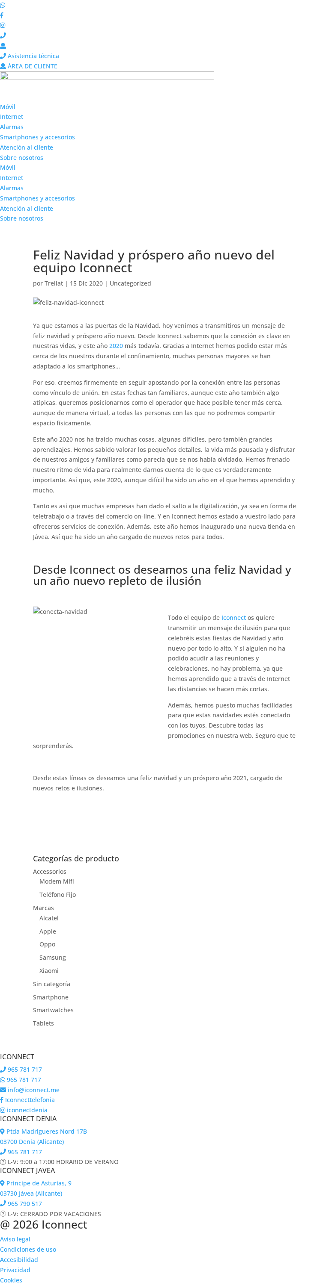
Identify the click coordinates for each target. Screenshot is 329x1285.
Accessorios (49, 871)
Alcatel (49, 918)
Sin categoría (51, 984)
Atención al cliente (26, 147)
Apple (47, 931)
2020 (116, 346)
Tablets (43, 1023)
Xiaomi (49, 971)
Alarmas (12, 127)
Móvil (7, 107)
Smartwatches (53, 1010)
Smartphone (51, 997)
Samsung (52, 957)
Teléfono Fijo (57, 894)
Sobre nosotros (21, 157)
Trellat (54, 283)
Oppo (47, 944)
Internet (11, 116)
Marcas (43, 908)
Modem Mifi (56, 881)
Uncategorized (130, 283)
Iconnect (233, 617)
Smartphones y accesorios (37, 137)
